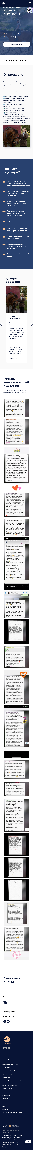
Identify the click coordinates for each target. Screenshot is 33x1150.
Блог (3, 1106)
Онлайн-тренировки (8, 1061)
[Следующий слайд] (31, 324)
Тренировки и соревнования (11, 1083)
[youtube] (6, 1048)
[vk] (3, 1048)
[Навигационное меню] (30, 3)
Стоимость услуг (7, 1088)
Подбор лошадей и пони (9, 1085)
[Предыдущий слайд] (1, 324)
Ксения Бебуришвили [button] (14, 317)
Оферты (11, 1146)
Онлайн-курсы (6, 1059)
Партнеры (5, 1101)
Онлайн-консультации (9, 1070)
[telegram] (9, 1048)
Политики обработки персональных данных (12, 1147)
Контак (4, 1109)
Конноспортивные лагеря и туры (12, 1080)
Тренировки (6, 1067)
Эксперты (5, 1098)
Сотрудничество (7, 1104)
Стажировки (6, 1077)
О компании (6, 1095)
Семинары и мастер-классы (10, 1064)
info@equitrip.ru (9, 1012)
